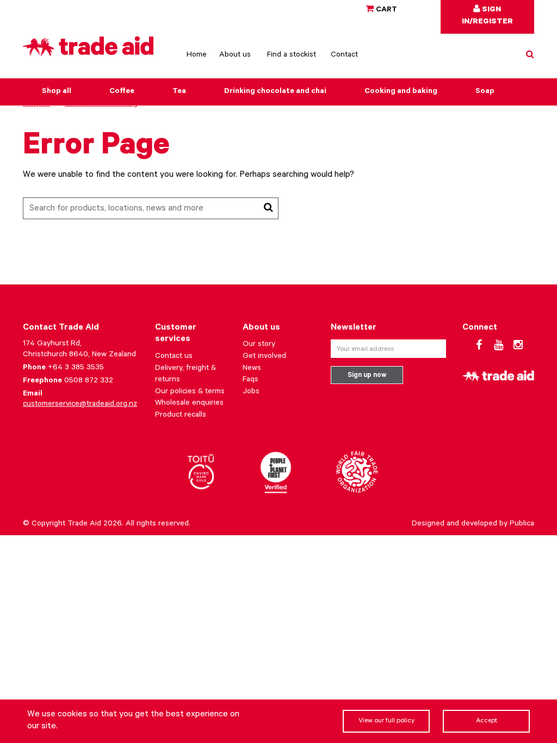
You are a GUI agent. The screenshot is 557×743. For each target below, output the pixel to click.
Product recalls (180, 415)
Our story (259, 344)
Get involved (264, 356)
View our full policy (386, 721)
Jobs (251, 392)
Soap (484, 92)
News (252, 368)
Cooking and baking (400, 92)
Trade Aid (84, 524)
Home (197, 55)
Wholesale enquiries (189, 403)
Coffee (121, 92)
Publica (522, 524)
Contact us (174, 356)
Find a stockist (291, 55)
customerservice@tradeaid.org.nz (80, 404)
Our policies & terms (190, 392)
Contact (344, 55)
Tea (179, 92)
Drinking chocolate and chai (275, 92)
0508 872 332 (88, 381)
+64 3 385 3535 (76, 368)
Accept (486, 721)
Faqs (250, 380)
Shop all (56, 92)
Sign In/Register (487, 16)
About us (235, 55)
